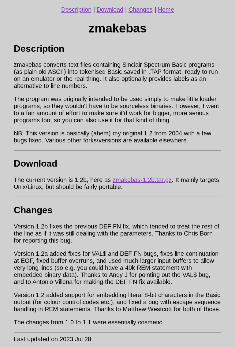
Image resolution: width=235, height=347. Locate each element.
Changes (141, 9)
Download (110, 9)
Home (166, 9)
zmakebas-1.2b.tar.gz (142, 179)
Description (76, 9)
